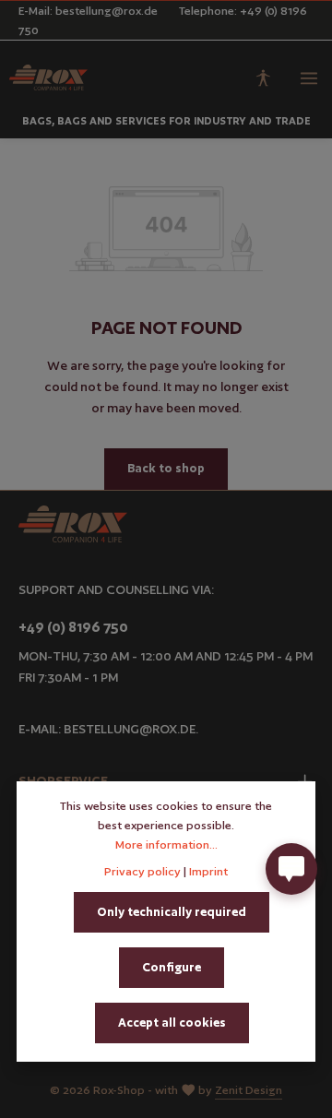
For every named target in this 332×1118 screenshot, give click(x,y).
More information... (166, 844)
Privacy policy (142, 871)
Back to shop (166, 468)
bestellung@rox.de (130, 728)
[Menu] (308, 77)
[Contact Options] (291, 869)
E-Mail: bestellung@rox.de (88, 11)
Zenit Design (248, 1090)
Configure (171, 967)
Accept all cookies (172, 1022)
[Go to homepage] (48, 77)
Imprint (208, 871)
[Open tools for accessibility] (262, 77)
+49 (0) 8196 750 (73, 627)
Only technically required (171, 912)
